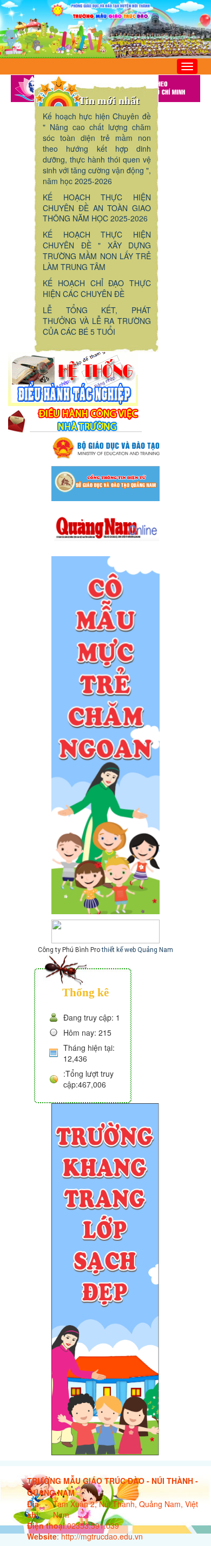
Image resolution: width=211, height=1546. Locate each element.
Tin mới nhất (109, 100)
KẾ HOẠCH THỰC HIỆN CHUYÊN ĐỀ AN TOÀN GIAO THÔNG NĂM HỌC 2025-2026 (97, 208)
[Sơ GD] (105, 482)
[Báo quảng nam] (105, 527)
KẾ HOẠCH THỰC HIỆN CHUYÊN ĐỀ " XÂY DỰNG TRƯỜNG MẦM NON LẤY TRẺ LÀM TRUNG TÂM (97, 250)
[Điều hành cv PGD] (73, 378)
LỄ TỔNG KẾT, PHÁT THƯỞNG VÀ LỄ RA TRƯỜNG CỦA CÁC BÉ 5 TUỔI (97, 321)
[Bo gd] (105, 447)
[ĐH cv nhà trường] (75, 420)
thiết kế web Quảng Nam (137, 950)
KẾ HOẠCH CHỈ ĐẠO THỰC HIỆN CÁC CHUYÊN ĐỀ (97, 288)
